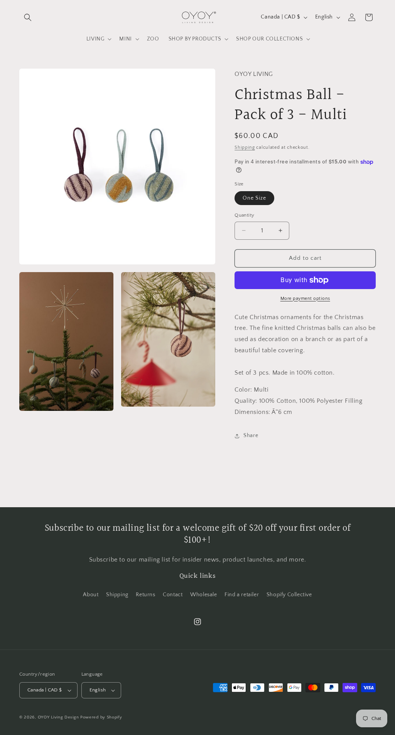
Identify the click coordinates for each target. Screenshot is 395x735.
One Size (254, 198)
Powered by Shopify (101, 717)
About (90, 595)
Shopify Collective (289, 595)
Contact (172, 595)
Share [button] (250, 435)
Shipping (245, 147)
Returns (145, 595)
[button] (27, 17)
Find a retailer (242, 595)
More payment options (305, 298)
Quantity (244, 215)
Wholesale (203, 595)
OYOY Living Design (58, 717)
